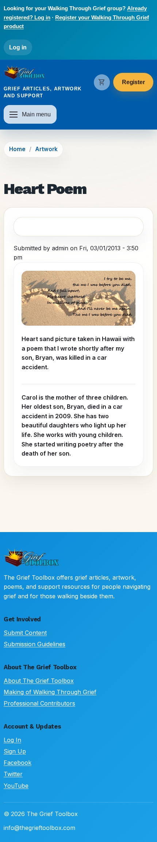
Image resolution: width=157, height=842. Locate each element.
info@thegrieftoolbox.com (39, 827)
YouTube (16, 785)
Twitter (13, 774)
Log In (12, 740)
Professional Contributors (39, 703)
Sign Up (15, 751)
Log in (18, 47)
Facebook (17, 762)
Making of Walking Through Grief (50, 692)
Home (17, 149)
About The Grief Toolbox (39, 680)
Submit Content (25, 632)
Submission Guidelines (34, 644)
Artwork (46, 149)
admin (60, 248)
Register (133, 82)
